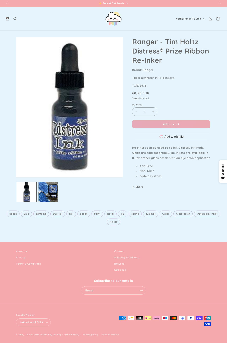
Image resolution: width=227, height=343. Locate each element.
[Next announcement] (220, 3)
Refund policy (71, 335)
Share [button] (139, 186)
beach (13, 213)
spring (135, 213)
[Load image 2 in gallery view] (48, 192)
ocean (83, 213)
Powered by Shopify (50, 335)
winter (113, 221)
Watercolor (183, 213)
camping (41, 213)
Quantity (137, 104)
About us (21, 251)
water (165, 213)
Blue (26, 213)
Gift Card (120, 270)
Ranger (148, 70)
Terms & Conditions (28, 263)
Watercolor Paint (207, 213)
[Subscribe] (141, 290)
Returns (119, 263)
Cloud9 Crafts (32, 335)
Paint (97, 213)
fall (71, 213)
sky (123, 213)
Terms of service (110, 335)
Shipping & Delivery (126, 257)
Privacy (20, 257)
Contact (119, 251)
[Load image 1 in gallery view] (27, 192)
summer (151, 213)
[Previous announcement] (7, 3)
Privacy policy (90, 335)
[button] (7, 19)
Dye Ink (57, 213)
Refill (110, 213)
